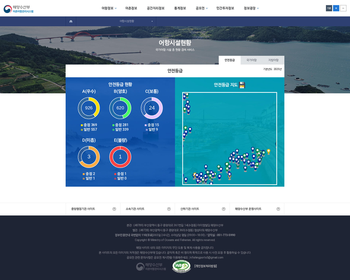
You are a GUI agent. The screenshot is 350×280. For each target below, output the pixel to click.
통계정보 (180, 8)
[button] (93, 209)
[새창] (181, 266)
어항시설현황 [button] (127, 21)
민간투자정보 (225, 8)
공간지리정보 (155, 8)
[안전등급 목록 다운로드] (242, 84)
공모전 (200, 8)
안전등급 (230, 60)
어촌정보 (131, 8)
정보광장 (250, 8)
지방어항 (273, 60)
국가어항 (251, 60)
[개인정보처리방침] (206, 266)
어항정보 (107, 8)
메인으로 (71, 21)
